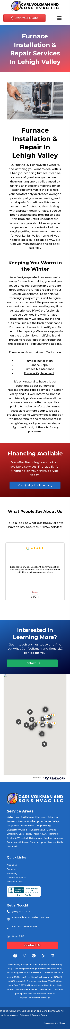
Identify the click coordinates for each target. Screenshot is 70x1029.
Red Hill (26, 829)
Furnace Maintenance (39, 369)
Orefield (11, 838)
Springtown (39, 829)
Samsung (12, 873)
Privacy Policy (39, 1015)
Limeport (12, 833)
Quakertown (14, 829)
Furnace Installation (39, 360)
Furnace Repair (39, 365)
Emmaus (12, 821)
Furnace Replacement (39, 373)
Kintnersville (27, 825)
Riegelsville (13, 825)
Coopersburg (43, 825)
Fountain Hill (14, 842)
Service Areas (15, 881)
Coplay (47, 838)
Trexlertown (39, 833)
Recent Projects (16, 877)
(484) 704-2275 (21, 911)
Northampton (35, 821)
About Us (12, 865)
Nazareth (12, 846)
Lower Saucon (30, 842)
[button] (62, 571)
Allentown (40, 817)
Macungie (53, 833)
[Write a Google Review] (27, 548)
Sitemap (25, 1015)
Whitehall (22, 838)
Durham (51, 829)
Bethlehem (27, 817)
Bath (60, 842)
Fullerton (53, 817)
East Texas (25, 833)
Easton (22, 821)
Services (11, 869)
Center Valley (51, 821)
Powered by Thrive (55, 1023)
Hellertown (13, 817)
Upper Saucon (48, 842)
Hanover (57, 838)
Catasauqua (35, 838)
